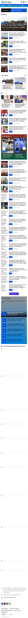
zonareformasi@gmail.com (9, 597)
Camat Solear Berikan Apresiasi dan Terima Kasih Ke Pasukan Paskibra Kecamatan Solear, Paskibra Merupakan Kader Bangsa (18, 112)
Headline (5, 151)
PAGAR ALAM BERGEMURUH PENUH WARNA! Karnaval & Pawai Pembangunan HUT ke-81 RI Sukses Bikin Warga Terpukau (17, 51)
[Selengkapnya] (25, 75)
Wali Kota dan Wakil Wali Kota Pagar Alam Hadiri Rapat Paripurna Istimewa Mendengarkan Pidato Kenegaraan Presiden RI (17, 171)
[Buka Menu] (24, 2)
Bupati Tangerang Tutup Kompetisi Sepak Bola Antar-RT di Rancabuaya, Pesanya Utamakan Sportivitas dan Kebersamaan (17, 180)
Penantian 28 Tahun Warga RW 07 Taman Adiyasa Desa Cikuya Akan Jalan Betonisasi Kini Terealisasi (17, 204)
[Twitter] (5, 604)
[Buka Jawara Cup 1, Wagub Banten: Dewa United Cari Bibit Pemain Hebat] (7, 80)
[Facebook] (2, 604)
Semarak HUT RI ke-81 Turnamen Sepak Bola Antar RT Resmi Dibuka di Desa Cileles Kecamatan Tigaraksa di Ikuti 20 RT (17, 221)
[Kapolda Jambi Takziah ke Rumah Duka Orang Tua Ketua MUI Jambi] (4, 60)
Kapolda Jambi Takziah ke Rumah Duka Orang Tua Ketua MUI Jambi (17, 59)
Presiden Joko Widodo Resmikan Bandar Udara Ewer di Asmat (15, 335)
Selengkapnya (14, 293)
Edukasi (17, 101)
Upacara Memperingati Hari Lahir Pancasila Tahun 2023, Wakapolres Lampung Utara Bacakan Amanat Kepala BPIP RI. (16, 324)
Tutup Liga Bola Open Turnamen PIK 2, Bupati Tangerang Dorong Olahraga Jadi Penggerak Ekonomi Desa (18, 68)
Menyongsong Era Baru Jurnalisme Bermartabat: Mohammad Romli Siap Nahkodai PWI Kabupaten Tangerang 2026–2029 (6, 106)
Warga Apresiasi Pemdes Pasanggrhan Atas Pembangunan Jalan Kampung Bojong (17, 188)
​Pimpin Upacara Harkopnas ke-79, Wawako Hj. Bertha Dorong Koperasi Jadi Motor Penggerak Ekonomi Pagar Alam (17, 287)
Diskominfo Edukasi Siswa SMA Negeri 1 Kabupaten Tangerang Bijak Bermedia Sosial (20, 106)
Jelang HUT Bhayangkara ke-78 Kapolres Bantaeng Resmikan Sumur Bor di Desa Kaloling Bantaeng (16, 330)
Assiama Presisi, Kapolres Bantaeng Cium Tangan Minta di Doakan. (16, 319)
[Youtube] (7, 604)
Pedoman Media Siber (6, 610)
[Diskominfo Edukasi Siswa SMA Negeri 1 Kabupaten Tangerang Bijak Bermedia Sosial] (21, 99)
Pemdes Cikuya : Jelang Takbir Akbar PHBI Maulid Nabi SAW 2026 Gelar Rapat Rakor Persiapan (17, 34)
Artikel (10, 61)
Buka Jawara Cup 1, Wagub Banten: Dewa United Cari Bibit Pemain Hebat (13, 26)
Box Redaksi (4, 612)
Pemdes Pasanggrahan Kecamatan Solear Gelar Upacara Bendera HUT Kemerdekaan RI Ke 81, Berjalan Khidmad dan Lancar (18, 120)
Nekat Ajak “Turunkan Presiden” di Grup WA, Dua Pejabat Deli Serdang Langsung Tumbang (17, 278)
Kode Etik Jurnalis (14, 608)
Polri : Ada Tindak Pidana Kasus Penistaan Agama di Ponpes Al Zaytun (15, 340)
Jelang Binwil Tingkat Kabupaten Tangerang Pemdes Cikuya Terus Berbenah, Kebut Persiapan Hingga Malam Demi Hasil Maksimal (17, 262)
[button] (21, 2)
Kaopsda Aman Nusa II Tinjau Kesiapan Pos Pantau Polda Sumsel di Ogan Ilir (17, 43)
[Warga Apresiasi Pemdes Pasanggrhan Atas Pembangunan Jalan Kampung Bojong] (4, 189)
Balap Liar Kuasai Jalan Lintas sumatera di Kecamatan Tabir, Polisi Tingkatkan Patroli (18, 270)
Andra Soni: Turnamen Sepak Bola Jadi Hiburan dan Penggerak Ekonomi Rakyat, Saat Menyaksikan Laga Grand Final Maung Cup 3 (17, 213)
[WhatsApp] (10, 604)
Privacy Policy (17, 610)
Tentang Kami (4, 608)
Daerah (4, 23)
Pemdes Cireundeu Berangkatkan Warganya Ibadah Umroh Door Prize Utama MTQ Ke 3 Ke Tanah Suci (18, 229)
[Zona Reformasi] (10, 2)
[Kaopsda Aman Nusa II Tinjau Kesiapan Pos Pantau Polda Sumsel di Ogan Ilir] (4, 44)
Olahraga (17, 151)
